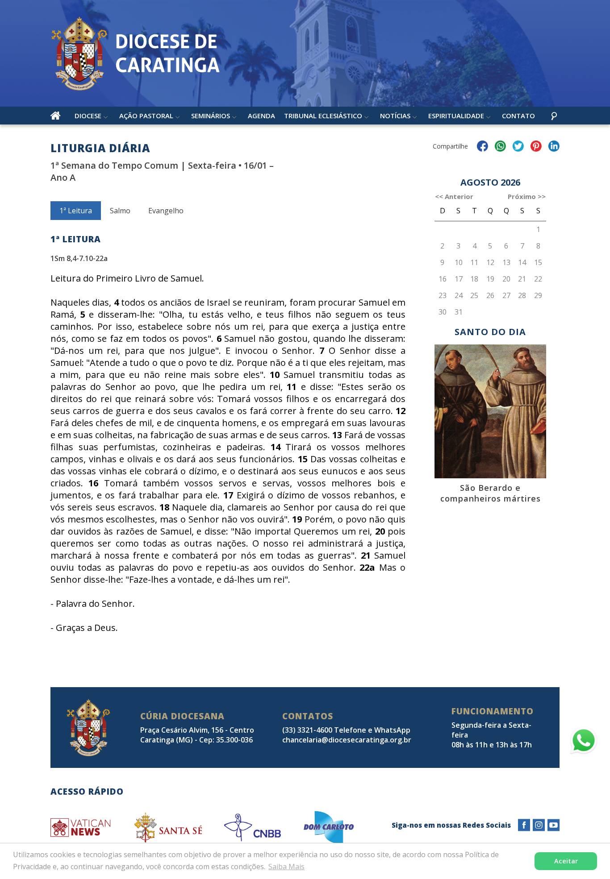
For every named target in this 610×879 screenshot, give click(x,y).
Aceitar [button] (566, 861)
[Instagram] (539, 825)
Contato (518, 115)
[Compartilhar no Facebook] (482, 147)
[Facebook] (524, 825)
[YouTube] (553, 825)
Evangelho (166, 211)
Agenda (261, 115)
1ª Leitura (75, 211)
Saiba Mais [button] (286, 866)
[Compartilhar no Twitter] (518, 147)
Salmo (120, 211)
